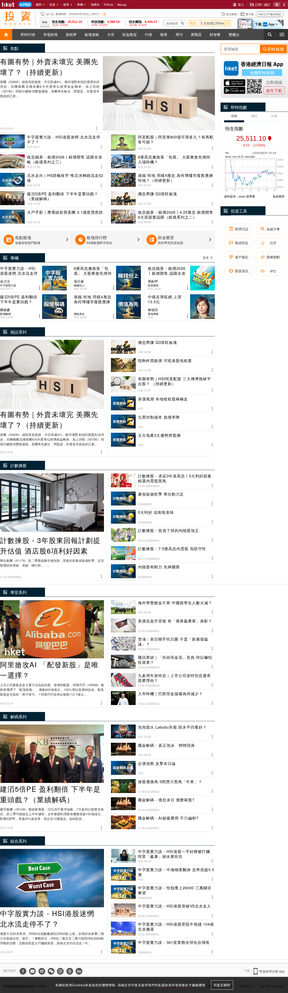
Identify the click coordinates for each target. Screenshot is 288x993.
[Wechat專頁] (51, 971)
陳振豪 (5, 310)
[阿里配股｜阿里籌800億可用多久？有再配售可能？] (163, 142)
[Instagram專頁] (60, 971)
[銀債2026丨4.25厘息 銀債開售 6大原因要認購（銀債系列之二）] (163, 215)
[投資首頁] (6, 34)
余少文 (5, 281)
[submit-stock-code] (182, 23)
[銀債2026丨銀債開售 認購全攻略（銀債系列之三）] (52, 160)
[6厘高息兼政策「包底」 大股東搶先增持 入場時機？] (163, 160)
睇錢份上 (79, 285)
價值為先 (79, 314)
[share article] (39, 287)
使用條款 (182, 985)
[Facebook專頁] (23, 971)
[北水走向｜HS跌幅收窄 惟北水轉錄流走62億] (52, 178)
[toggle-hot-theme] (227, 23)
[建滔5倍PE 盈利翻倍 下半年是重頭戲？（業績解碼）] (52, 196)
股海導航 (153, 314)
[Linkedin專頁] (79, 971)
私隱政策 (165, 985)
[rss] (104, 14)
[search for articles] (270, 34)
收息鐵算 (153, 285)
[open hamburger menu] (282, 34)
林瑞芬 (153, 310)
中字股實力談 (8, 285)
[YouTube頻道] (32, 971)
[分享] (96, 128)
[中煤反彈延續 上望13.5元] (181, 306)
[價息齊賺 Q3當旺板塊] (163, 196)
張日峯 (79, 281)
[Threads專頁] (69, 971)
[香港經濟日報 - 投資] (17, 18)
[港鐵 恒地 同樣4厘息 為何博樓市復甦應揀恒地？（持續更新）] (163, 178)
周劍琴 (153, 281)
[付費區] (25, 4)
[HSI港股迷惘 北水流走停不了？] (52, 142)
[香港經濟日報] (8, 4)
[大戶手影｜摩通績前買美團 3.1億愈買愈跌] (52, 215)
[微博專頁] (41, 971)
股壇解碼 (5, 314)
